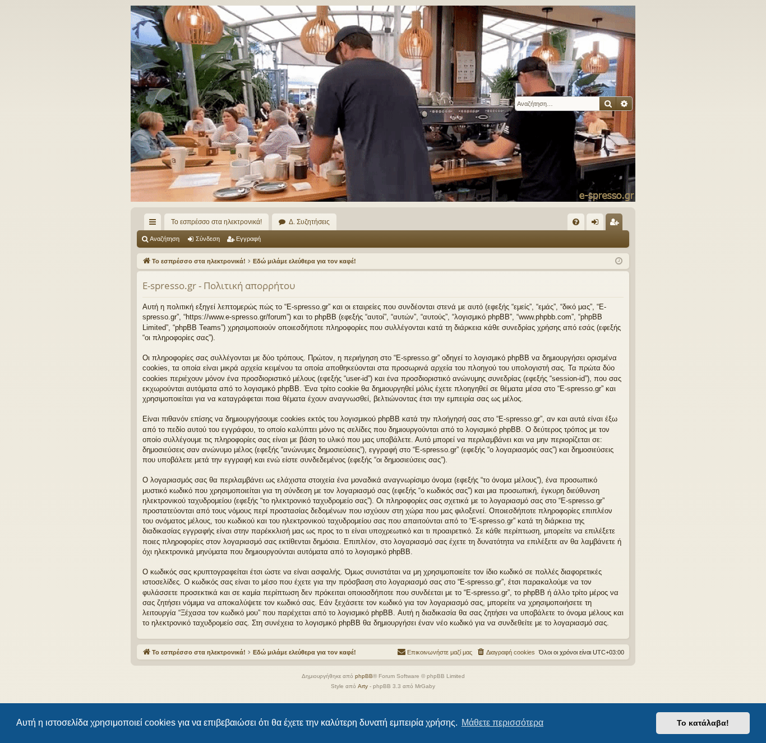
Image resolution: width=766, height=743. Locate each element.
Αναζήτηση (164, 238)
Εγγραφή (248, 238)
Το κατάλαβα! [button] (703, 722)
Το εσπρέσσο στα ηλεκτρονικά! (216, 222)
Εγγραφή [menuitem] (616, 224)
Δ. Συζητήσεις (309, 222)
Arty (363, 686)
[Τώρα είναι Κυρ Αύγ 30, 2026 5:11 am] (618, 261)
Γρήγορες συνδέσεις (155, 224)
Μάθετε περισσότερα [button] (502, 722)
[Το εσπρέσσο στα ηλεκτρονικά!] (383, 103)
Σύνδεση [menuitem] (597, 224)
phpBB (364, 676)
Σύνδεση (208, 238)
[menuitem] (575, 221)
